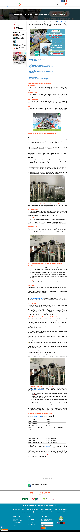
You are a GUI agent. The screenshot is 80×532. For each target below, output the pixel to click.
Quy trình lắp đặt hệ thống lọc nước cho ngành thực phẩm (38, 79)
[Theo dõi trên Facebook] (61, 1)
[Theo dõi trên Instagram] (63, 1)
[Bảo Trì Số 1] (17, 4)
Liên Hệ (63, 4)
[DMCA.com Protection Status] (61, 518)
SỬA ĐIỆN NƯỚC (57, 4)
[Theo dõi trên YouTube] (66, 1)
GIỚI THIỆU (39, 4)
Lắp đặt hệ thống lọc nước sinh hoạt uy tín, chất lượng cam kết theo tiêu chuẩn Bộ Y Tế (39, 486)
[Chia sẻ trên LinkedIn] (51, 478)
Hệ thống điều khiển (33, 77)
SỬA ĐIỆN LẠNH (45, 4)
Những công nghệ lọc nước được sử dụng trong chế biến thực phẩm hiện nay (41, 66)
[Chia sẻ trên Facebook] (43, 478)
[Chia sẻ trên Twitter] (45, 478)
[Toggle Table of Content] (65, 58)
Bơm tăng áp (32, 73)
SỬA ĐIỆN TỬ (51, 4)
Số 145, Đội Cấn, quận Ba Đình (20, 48)
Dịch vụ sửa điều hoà (31, 524)
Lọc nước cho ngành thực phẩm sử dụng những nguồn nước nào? (39, 65)
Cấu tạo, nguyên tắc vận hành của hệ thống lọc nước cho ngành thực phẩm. (41, 71)
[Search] (66, 4)
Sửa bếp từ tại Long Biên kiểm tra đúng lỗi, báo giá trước (20, 41)
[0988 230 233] (1, 530)
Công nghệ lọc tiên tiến (34, 70)
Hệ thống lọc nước (8, 6)
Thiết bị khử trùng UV (33, 76)
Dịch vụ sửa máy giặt (31, 522)
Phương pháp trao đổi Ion (34, 67)
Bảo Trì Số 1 (2, 6)
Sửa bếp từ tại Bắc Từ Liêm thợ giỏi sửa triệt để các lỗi (20, 38)
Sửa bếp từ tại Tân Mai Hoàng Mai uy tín (20, 35)
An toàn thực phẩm (33, 60)
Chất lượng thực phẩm (34, 61)
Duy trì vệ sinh (32, 64)
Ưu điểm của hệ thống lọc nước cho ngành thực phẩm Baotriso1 (39, 78)
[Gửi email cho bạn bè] (47, 478)
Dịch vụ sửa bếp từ (31, 519)
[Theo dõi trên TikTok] (64, 1)
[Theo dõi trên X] (62, 523)
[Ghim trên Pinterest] (49, 478)
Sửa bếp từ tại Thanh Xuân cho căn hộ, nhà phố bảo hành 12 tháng (21, 45)
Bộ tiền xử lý (32, 72)
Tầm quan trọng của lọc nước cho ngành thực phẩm (37, 59)
